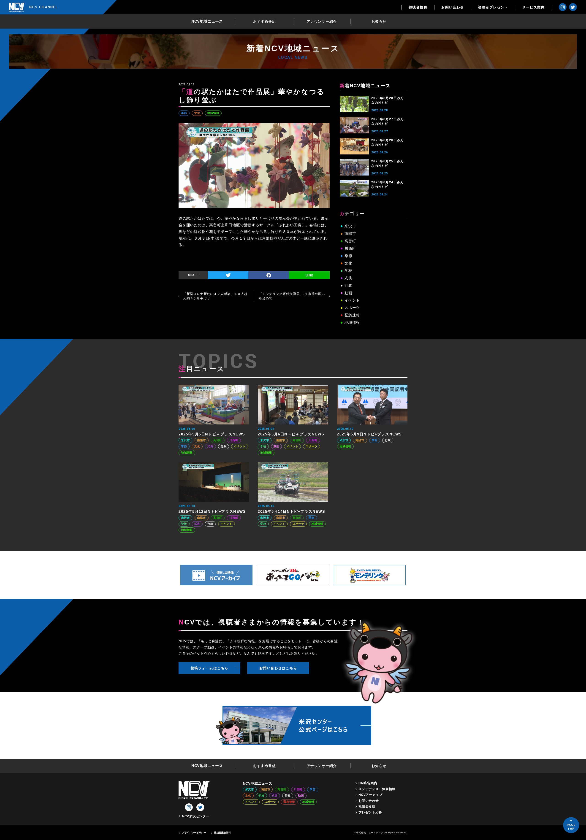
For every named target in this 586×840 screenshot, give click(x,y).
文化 (197, 113)
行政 (348, 285)
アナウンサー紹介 (322, 21)
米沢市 (350, 226)
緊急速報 (352, 315)
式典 (348, 278)
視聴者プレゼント (493, 7)
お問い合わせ (452, 7)
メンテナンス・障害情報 (377, 789)
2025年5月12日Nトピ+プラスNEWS (212, 511)
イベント (352, 300)
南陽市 (350, 233)
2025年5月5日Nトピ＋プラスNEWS (212, 434)
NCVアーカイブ (370, 795)
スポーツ (352, 308)
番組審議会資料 (222, 832)
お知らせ (379, 21)
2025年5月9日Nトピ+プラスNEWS (369, 434)
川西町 (350, 248)
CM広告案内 (367, 783)
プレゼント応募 (370, 812)
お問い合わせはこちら (278, 668)
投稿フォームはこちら (209, 668)
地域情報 (213, 113)
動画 (348, 293)
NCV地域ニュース (207, 21)
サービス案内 (533, 7)
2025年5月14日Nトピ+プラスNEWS (291, 511)
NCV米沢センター (195, 816)
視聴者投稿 (418, 7)
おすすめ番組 (264, 21)
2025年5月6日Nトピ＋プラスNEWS (291, 434)
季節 (184, 113)
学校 (348, 271)
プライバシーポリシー (194, 832)
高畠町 (350, 241)
